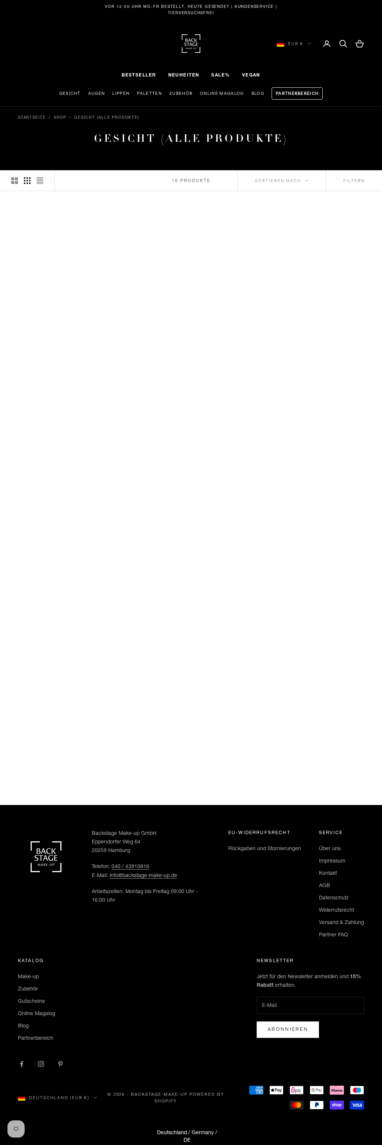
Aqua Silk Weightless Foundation (54, 296)
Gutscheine (31, 1001)
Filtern (354, 180)
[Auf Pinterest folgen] (60, 1064)
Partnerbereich (297, 93)
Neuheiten (184, 75)
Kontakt (328, 873)
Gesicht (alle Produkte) (106, 117)
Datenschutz (334, 897)
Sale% (220, 75)
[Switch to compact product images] (40, 181)
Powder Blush (145, 599)
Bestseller (139, 75)
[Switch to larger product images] (14, 181)
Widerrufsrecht (336, 910)
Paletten (149, 93)
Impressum (332, 860)
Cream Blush (236, 599)
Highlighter (236, 740)
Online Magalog (222, 93)
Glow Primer (327, 449)
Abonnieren (287, 1029)
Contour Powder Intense (145, 744)
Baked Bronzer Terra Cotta (54, 744)
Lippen (120, 93)
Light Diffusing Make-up (145, 296)
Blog (257, 93)
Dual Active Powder (327, 293)
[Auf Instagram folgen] (41, 1064)
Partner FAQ (333, 934)
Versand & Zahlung (341, 922)
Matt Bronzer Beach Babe (327, 602)
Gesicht (70, 93)
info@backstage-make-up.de (143, 875)
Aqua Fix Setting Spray (54, 602)
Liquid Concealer (145, 449)
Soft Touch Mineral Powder (54, 453)
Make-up (28, 976)
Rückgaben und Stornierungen (264, 848)
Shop (60, 117)
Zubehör (180, 93)
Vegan (251, 75)
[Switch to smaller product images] (27, 181)
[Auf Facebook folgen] (21, 1064)
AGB (324, 885)
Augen (96, 93)
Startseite (32, 117)
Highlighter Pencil (328, 740)
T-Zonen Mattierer (237, 449)
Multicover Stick (237, 293)
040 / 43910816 (130, 866)
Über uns (330, 848)
